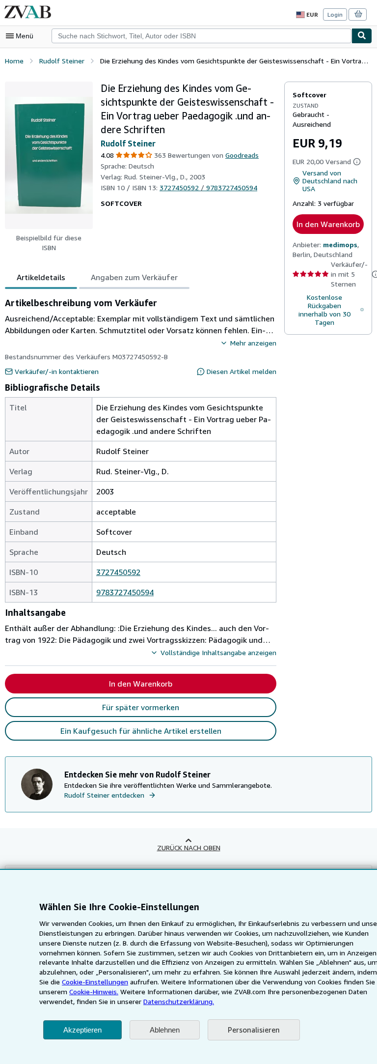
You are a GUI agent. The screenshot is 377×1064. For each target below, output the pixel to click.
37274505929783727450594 (208, 187)
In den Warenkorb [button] (328, 224)
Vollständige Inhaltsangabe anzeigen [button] (218, 652)
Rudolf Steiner (128, 143)
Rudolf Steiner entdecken (104, 795)
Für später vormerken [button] (140, 707)
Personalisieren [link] (254, 1029)
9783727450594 (125, 592)
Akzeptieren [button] (82, 1030)
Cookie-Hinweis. (93, 991)
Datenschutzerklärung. (178, 1001)
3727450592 (118, 572)
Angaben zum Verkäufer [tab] (134, 277)
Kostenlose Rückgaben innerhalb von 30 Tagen (324, 309)
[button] (49, 155)
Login (335, 14)
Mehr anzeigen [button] (253, 343)
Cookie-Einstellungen (95, 982)
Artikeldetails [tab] (41, 277)
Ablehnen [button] (165, 1030)
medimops (340, 244)
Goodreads (242, 155)
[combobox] (201, 36)
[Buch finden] (362, 36)
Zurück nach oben (188, 847)
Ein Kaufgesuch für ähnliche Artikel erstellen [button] (140, 731)
